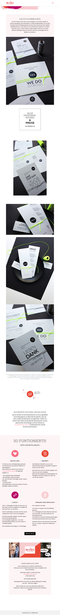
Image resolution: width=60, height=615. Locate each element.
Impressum (34, 613)
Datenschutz (26, 613)
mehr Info (30, 533)
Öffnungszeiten (30, 579)
